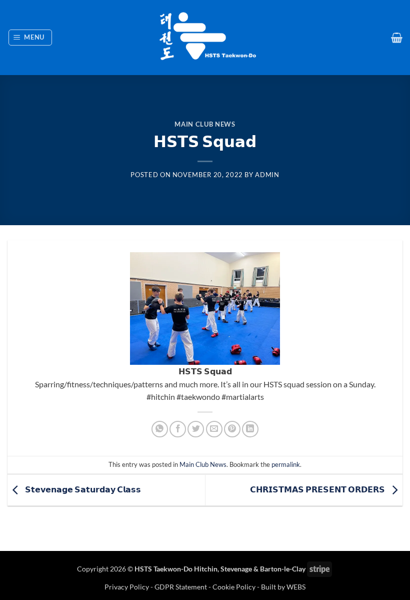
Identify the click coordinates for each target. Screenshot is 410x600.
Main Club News (204, 124)
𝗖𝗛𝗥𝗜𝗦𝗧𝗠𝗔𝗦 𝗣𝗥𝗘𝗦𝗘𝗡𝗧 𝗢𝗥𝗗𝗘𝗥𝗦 (318, 489)
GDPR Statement (180, 586)
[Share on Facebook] (178, 429)
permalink (286, 464)
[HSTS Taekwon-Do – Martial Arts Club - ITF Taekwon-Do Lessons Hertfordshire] (205, 37)
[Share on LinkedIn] (250, 429)
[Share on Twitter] (196, 429)
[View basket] (396, 38)
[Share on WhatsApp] (160, 429)
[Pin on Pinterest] (232, 429)
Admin (267, 175)
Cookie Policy (234, 586)
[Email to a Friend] (214, 429)
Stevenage (236, 568)
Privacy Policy (127, 586)
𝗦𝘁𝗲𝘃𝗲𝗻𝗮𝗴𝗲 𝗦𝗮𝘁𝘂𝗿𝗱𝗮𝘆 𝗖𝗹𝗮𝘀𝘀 (82, 489)
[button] (30, 38)
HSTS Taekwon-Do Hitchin (176, 568)
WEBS (296, 586)
